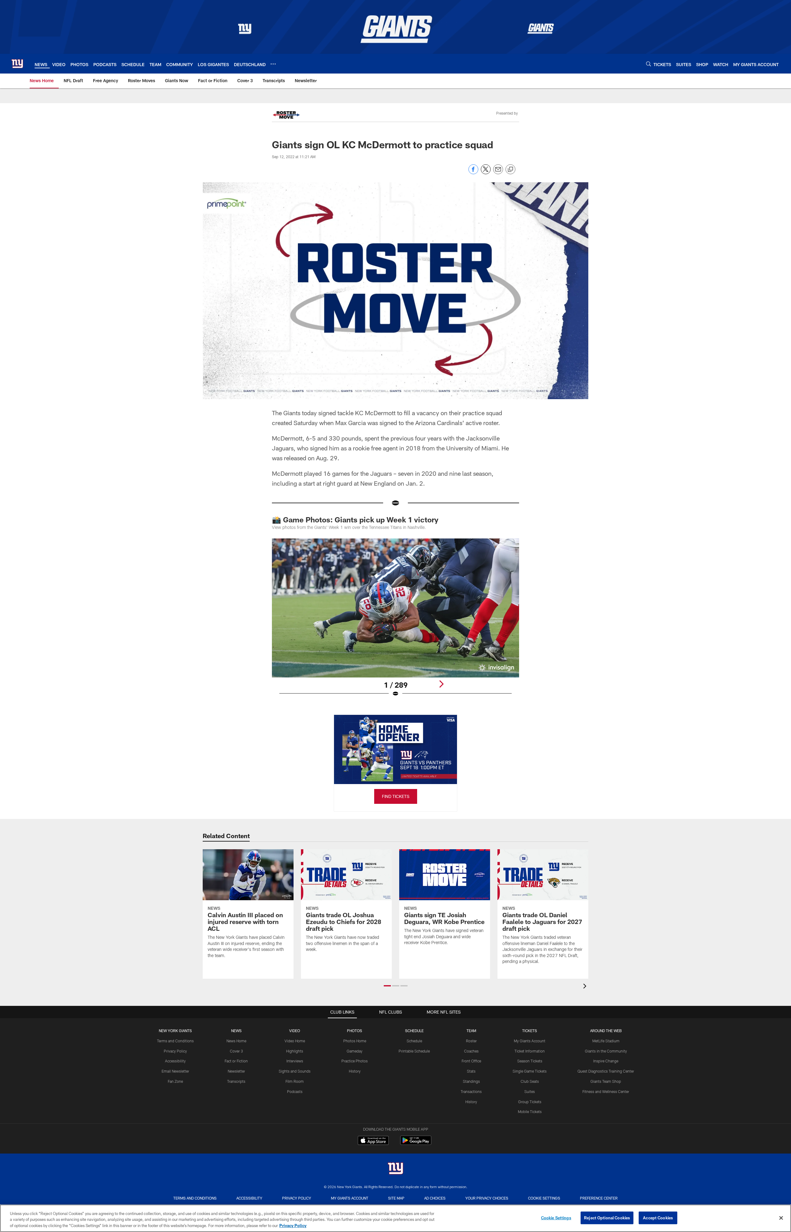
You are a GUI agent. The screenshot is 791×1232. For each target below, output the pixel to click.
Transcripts (236, 1081)
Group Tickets (529, 1101)
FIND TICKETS (395, 796)
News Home (236, 1041)
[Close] (781, 1218)
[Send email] (498, 172)
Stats (471, 1071)
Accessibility (175, 1061)
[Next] (441, 684)
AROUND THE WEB (606, 1030)
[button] (387, 986)
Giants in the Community (606, 1051)
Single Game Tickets (530, 1071)
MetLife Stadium (606, 1041)
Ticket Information (529, 1051)
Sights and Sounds (295, 1071)
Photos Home (354, 1041)
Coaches (471, 1051)
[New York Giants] (395, 1169)
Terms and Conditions (175, 1041)
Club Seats (530, 1081)
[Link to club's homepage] (17, 63)
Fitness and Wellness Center (605, 1091)
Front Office (471, 1061)
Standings (471, 1081)
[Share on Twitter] (486, 172)
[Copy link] (510, 169)
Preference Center (599, 1198)
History (355, 1071)
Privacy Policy (175, 1051)
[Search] (648, 64)
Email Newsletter (175, 1071)
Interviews (294, 1061)
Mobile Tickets (530, 1111)
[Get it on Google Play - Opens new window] (415, 1143)
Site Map (396, 1198)
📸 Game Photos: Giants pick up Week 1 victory (355, 519)
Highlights (294, 1051)
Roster (471, 1041)
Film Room (295, 1081)
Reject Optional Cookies (607, 1217)
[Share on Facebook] (473, 172)
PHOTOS (354, 1030)
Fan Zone (175, 1081)
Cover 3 (236, 1051)
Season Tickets (529, 1061)
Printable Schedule (414, 1051)
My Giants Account (529, 1041)
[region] (395, 1218)
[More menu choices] (273, 63)
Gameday (354, 1051)
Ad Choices (435, 1198)
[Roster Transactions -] (286, 115)
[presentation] (585, 987)
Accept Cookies (658, 1217)
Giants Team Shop (605, 1081)
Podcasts (294, 1091)
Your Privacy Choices (486, 1198)
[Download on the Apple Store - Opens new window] (373, 1141)
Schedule (414, 1041)
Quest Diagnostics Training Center (605, 1071)
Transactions (471, 1091)
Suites (529, 1091)
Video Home (295, 1041)
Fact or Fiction (236, 1061)
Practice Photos (354, 1061)
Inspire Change (605, 1061)
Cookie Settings (544, 1198)
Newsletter (236, 1071)
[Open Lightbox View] (395, 621)
